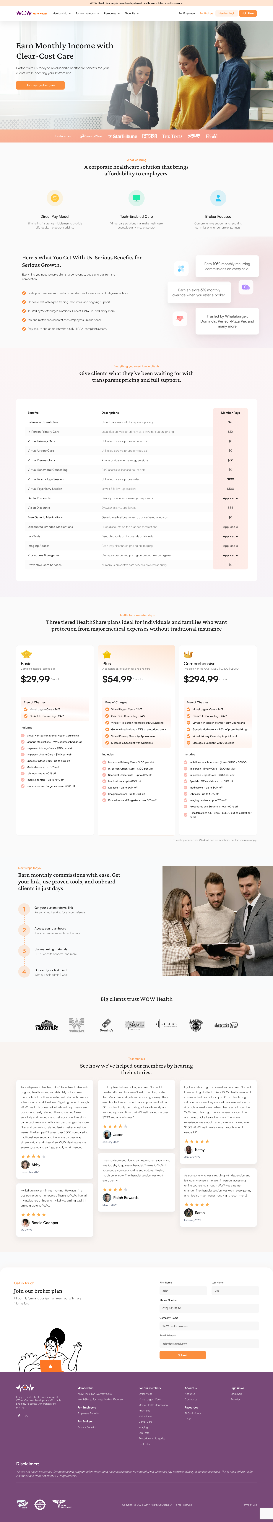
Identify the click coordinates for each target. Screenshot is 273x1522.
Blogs (188, 1418)
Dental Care (145, 1421)
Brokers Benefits (86, 1427)
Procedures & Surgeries (152, 1438)
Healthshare (145, 1443)
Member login (226, 13)
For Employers (187, 13)
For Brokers (206, 13)
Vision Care (145, 1416)
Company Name (169, 1317)
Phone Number (168, 1300)
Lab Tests (144, 1432)
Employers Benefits (88, 1413)
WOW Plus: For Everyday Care (94, 1393)
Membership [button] (60, 13)
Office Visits (145, 1393)
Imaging (143, 1427)
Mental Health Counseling (153, 1404)
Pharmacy (144, 1410)
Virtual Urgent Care (149, 1399)
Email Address (168, 1335)
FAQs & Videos (193, 1413)
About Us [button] (130, 13)
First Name (166, 1282)
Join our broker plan (40, 85)
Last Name (218, 1282)
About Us (190, 1393)
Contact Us (191, 1399)
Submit (183, 1355)
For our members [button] (86, 13)
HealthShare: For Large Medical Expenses (100, 1399)
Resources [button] (110, 13)
